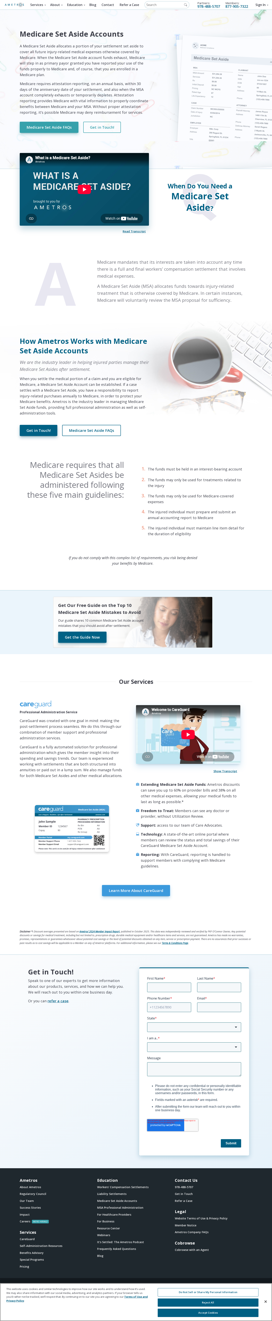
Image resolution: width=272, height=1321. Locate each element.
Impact (25, 1214)
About (55, 5)
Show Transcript (225, 771)
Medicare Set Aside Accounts (117, 1201)
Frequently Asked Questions (116, 1249)
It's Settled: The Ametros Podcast (120, 1242)
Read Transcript (134, 231)
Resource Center (108, 1228)
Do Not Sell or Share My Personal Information (208, 1292)
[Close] (265, 1301)
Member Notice (185, 1225)
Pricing (24, 1266)
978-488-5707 (208, 6)
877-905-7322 (236, 6)
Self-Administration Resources (41, 1246)
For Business (105, 1221)
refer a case (58, 1001)
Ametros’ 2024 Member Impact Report (99, 931)
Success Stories (30, 1207)
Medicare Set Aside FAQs (49, 127)
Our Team (27, 1201)
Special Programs (32, 1259)
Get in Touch (184, 1194)
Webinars (103, 1235)
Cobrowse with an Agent (192, 1250)
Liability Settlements (111, 1194)
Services (36, 5)
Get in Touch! (102, 127)
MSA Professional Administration (120, 1207)
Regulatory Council (33, 1194)
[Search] (185, 5)
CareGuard (27, 1239)
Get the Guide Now (82, 637)
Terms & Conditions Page (175, 943)
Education (74, 5)
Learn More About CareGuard (136, 890)
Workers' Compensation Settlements (123, 1187)
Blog (92, 5)
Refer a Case (129, 5)
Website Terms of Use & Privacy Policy (201, 1218)
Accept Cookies (208, 1312)
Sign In (260, 5)
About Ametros (30, 1187)
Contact (108, 5)
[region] (136, 1302)
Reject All (208, 1302)
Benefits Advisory (32, 1253)
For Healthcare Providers (114, 1214)
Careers (25, 1221)
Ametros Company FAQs (191, 1232)
